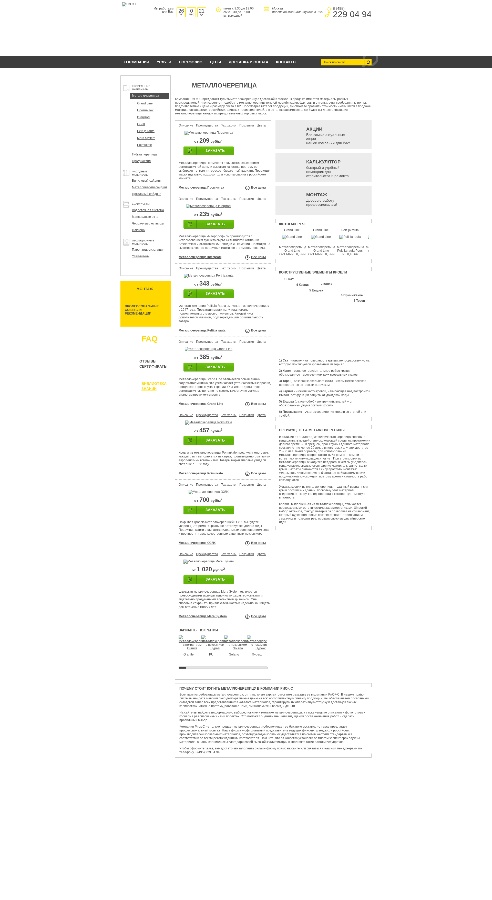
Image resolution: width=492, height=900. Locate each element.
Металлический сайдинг (149, 187)
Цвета (261, 125)
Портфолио (190, 62)
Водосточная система (148, 210)
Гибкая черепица (144, 154)
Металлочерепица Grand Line (201, 404)
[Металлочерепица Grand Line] (208, 349)
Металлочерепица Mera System (203, 616)
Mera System (146, 138)
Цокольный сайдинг (146, 194)
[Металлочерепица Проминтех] (208, 132)
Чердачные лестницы (148, 223)
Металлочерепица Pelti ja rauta (202, 330)
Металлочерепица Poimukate (201, 473)
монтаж (145, 289)
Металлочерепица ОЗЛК (197, 543)
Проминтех (145, 110)
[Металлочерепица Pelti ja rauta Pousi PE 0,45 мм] (350, 237)
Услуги (164, 62)
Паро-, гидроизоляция (148, 249)
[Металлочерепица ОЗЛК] (209, 492)
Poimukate (144, 145)
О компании (136, 62)
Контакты (286, 62)
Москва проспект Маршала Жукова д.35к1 (298, 10)
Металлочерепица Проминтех (201, 187)
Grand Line (145, 103)
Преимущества (207, 125)
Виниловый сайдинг (146, 180)
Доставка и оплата (248, 62)
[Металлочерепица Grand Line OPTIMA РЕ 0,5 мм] (292, 237)
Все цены (258, 187)
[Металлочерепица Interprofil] (208, 206)
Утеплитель (140, 256)
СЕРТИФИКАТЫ (153, 366)
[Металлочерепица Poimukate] (208, 422)
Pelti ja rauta (146, 131)
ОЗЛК (141, 124)
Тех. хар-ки (229, 125)
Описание (186, 125)
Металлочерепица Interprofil (200, 257)
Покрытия (246, 125)
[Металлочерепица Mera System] (208, 561)
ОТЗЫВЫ (148, 361)
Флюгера (138, 230)
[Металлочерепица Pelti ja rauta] (208, 275)
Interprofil (143, 117)
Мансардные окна (145, 217)
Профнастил (141, 161)
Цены (215, 62)
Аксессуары (141, 204)
